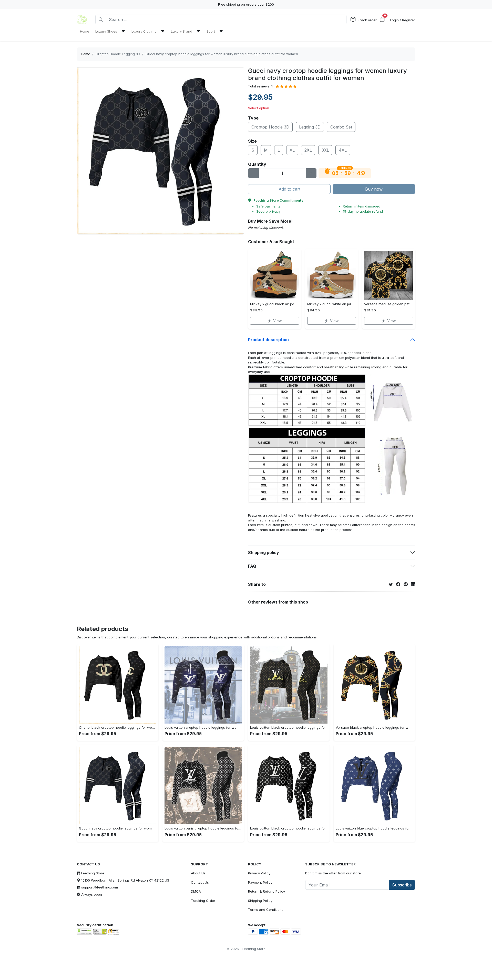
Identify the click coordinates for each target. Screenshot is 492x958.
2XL (308, 150)
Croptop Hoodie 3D (270, 127)
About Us (198, 873)
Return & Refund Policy (266, 891)
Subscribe (402, 884)
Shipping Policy (260, 900)
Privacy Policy (259, 873)
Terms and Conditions (265, 909)
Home (85, 54)
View (277, 321)
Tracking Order (203, 900)
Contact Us (200, 882)
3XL (325, 150)
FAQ (252, 566)
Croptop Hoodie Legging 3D (118, 54)
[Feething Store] (82, 19)
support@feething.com (99, 887)
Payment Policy (260, 882)
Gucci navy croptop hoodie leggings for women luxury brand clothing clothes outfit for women (222, 54)
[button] (382, 19)
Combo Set (341, 127)
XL (292, 150)
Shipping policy (263, 552)
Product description (268, 339)
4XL (343, 150)
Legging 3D (310, 127)
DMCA (196, 891)
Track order (367, 20)
